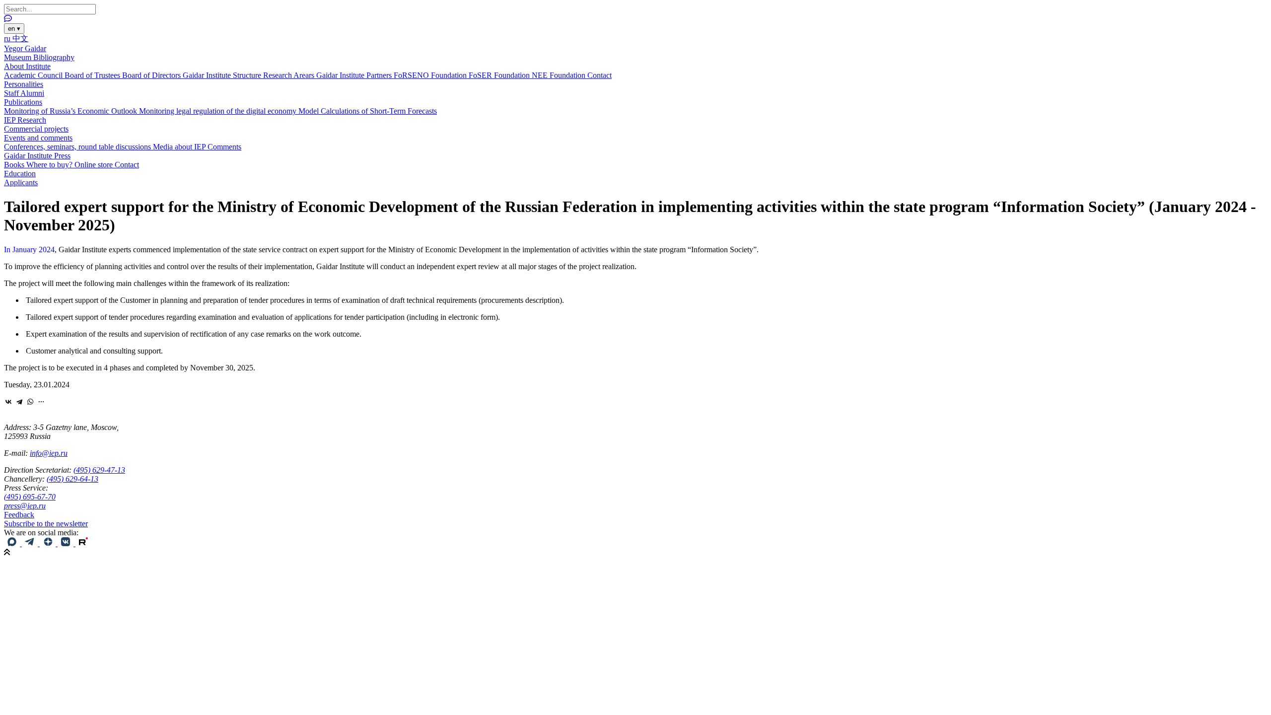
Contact (599, 75)
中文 (20, 38)
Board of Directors (152, 75)
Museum (18, 57)
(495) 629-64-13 (72, 479)
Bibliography (53, 57)
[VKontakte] (8, 401)
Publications (23, 102)
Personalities (23, 84)
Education (20, 173)
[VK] (66, 543)
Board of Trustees (93, 75)
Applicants (21, 182)
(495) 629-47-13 (99, 470)
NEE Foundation (559, 75)
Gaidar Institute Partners (355, 75)
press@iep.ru (25, 505)
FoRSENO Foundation (431, 75)
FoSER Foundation (500, 75)
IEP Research (25, 120)
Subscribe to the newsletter (46, 523)
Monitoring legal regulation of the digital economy (218, 111)
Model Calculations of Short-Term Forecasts (367, 111)
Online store (94, 164)
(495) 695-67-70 (30, 497)
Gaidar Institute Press (37, 155)
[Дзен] (49, 543)
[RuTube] (83, 543)
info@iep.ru (49, 453)
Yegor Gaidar (25, 48)
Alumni (32, 93)
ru (8, 38)
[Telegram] (19, 401)
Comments (224, 147)
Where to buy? (50, 164)
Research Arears (289, 75)
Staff (12, 93)
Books (15, 164)
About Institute (27, 66)
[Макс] (13, 543)
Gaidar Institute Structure (223, 75)
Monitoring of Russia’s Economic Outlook (71, 111)
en (14, 28)
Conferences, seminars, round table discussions (78, 147)
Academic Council (34, 75)
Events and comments (38, 138)
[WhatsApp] (30, 401)
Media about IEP (180, 147)
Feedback (19, 514)
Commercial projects (36, 129)
